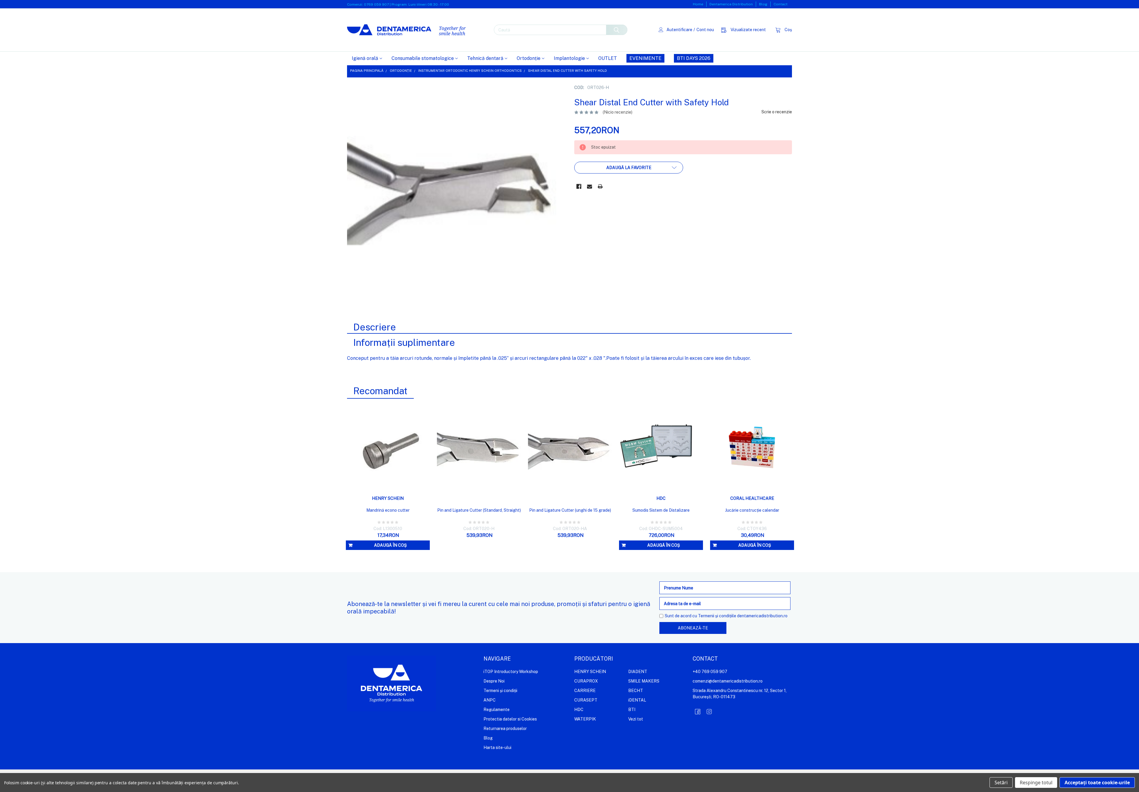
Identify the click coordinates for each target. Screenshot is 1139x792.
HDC (578, 709)
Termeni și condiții (500, 690)
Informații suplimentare (404, 342)
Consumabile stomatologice (423, 58)
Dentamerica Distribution (731, 4)
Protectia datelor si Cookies (510, 719)
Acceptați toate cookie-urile (1097, 782)
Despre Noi (494, 681)
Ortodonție (528, 58)
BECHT (635, 690)
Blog (763, 4)
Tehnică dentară (485, 58)
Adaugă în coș (390, 545)
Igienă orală (365, 58)
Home (698, 4)
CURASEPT (585, 700)
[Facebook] (578, 186)
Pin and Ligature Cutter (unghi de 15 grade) (570, 510)
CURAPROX (586, 681)
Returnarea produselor (505, 728)
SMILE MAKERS (643, 681)
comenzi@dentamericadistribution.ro (728, 681)
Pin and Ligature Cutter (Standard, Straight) (479, 510)
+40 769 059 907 (710, 671)
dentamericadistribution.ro (762, 615)
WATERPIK (585, 719)
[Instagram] (709, 712)
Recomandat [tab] (380, 390)
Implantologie (569, 58)
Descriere (374, 327)
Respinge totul (1036, 782)
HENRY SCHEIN (590, 671)
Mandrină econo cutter (388, 510)
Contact (781, 4)
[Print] (600, 186)
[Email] (589, 186)
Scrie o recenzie (776, 111)
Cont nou (705, 29)
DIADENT (637, 671)
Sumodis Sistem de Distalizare (661, 510)
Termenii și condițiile (717, 615)
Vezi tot (635, 719)
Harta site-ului (497, 747)
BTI (631, 709)
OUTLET (607, 58)
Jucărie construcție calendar (752, 510)
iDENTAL (637, 700)
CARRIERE (585, 690)
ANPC (489, 700)
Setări (1001, 782)
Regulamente (496, 709)
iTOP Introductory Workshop (510, 671)
